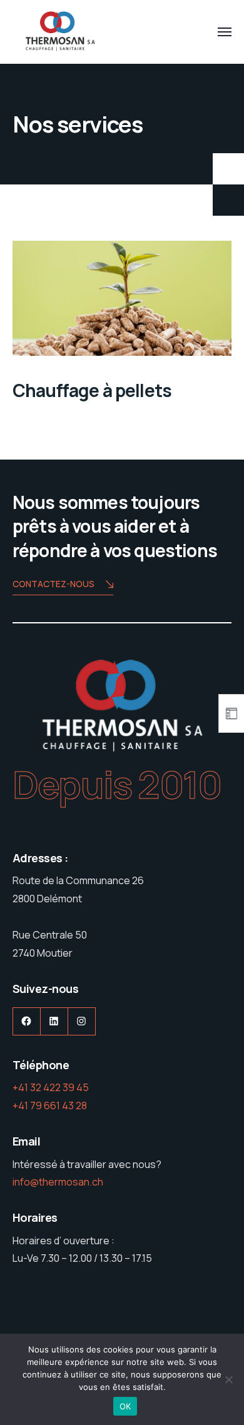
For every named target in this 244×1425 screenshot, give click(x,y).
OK (125, 1406)
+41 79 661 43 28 (50, 1105)
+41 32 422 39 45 (51, 1087)
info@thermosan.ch (58, 1182)
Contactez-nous (53, 584)
